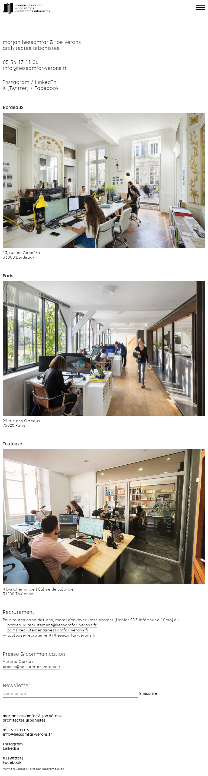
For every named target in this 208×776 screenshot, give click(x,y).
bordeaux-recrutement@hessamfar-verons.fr (52, 625)
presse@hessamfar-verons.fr (31, 666)
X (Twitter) (16, 88)
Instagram (16, 82)
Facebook (46, 88)
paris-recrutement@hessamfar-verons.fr (48, 630)
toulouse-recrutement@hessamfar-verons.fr (51, 635)
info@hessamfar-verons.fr (35, 68)
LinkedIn (45, 82)
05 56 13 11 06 (21, 62)
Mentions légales (15, 769)
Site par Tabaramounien (47, 769)
